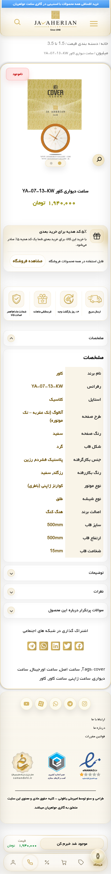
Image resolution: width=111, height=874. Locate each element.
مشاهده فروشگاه (27, 261)
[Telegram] (70, 703)
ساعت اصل (69, 669)
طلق (59, 498)
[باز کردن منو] (93, 23)
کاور (59, 373)
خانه (104, 43)
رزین (28, 459)
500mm (55, 525)
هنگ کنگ (54, 512)
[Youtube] (26, 703)
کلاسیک (56, 399)
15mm (56, 551)
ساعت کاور (57, 678)
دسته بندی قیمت (82, 43)
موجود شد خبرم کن (72, 844)
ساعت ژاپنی (80, 678)
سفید (58, 433)
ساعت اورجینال (43, 669)
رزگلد (58, 472)
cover (99, 669)
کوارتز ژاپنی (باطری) (45, 485)
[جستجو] (17, 22)
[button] (98, 160)
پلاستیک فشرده (49, 459)
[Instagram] (84, 703)
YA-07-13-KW (47, 386)
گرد (60, 446)
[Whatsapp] (55, 703)
